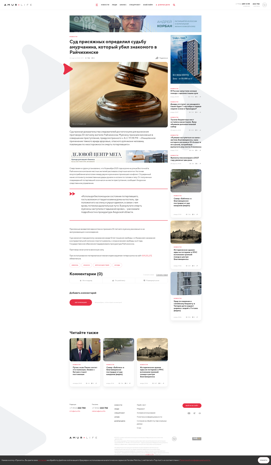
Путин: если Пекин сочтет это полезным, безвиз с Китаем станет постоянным (85, 371)
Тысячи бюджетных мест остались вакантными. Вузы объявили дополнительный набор (183, 123)
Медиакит (141, 409)
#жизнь (75, 265)
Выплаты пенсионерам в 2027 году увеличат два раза (185, 159)
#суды (117, 265)
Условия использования (146, 413)
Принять (263, 460)
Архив (117, 417)
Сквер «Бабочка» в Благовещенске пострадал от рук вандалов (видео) (182, 202)
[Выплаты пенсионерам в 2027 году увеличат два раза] (200, 163)
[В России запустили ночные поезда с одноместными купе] (200, 96)
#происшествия (102, 265)
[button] (199, 413)
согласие (42, 460)
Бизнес (123, 5)
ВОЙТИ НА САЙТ (192, 405)
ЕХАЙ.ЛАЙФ (148, 5)
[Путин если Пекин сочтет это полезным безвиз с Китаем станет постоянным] (96, 383)
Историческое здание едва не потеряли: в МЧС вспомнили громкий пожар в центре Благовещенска (185, 254)
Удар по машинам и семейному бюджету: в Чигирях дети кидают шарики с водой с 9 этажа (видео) (186, 306)
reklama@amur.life (98, 411)
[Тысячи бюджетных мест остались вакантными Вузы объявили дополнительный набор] (200, 130)
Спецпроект (134, 5)
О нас (139, 428)
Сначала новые (148, 275)
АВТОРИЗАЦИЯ (81, 302)
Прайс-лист (141, 405)
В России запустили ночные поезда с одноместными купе (184, 92)
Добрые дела (119, 421)
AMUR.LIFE (147, 255)
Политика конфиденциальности (149, 417)
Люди (114, 5)
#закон (87, 265)
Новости (105, 5)
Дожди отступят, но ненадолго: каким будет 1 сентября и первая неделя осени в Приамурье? (186, 106)
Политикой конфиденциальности (195, 460)
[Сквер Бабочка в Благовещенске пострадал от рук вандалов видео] (197, 214)
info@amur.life (75, 411)
